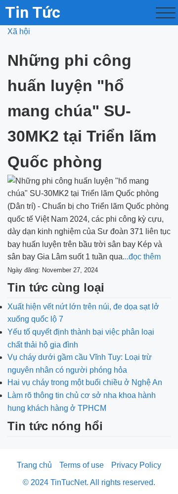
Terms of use (81, 465)
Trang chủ (34, 465)
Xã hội (18, 31)
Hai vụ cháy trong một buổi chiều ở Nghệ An (84, 382)
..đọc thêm (143, 256)
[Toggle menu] (166, 12)
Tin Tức (32, 12)
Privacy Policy (136, 465)
